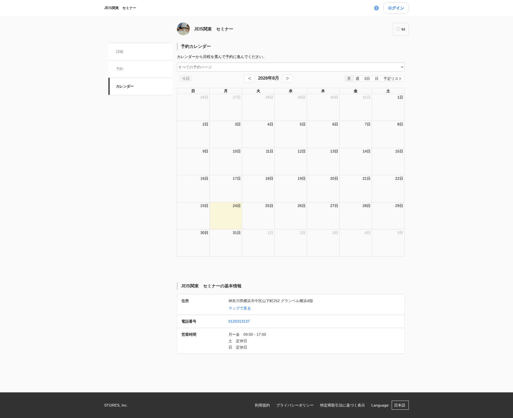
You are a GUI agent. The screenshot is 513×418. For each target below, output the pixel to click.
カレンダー (125, 86)
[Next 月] (287, 78)
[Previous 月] (249, 78)
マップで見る (239, 308)
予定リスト (392, 78)
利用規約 (262, 405)
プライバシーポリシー (295, 405)
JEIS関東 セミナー (120, 8)
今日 (186, 78)
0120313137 (239, 321)
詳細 (119, 51)
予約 (119, 69)
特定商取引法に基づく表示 (342, 405)
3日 (367, 78)
